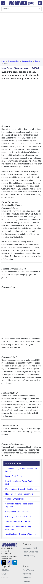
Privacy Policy (29, 556)
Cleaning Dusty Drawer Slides (18, 517)
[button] (3, 562)
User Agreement (30, 548)
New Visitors (28, 570)
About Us (27, 574)
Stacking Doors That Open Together (20, 534)
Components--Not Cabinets (17, 512)
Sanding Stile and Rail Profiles (18, 521)
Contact (4, 578)
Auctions (26, 582)
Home (3, 61)
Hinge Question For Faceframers (19, 494)
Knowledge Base (13, 61)
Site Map (5, 570)
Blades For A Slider (13, 476)
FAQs (3, 574)
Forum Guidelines (30, 552)
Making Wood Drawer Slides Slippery (21, 489)
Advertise (27, 578)
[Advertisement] (21, 35)
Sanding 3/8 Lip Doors (14, 499)
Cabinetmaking (27, 61)
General (37, 61)
